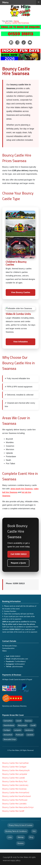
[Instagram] (17, 42)
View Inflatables (20, 342)
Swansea (28, 721)
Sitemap (21, 837)
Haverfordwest (9, 725)
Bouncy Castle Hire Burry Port (14, 781)
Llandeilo (30, 735)
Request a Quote (18, 563)
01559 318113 (15, 656)
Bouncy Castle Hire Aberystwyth (16, 770)
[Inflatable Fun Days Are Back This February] (20, 54)
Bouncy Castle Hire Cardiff (13, 811)
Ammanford (8, 735)
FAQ (34, 831)
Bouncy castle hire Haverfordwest (16, 796)
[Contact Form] (20, 27)
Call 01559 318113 (18, 554)
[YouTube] (30, 42)
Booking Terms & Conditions (16, 831)
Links (10, 837)
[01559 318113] (20, 33)
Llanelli (18, 721)
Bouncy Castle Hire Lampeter (14, 774)
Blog (31, 837)
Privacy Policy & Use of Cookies (20, 825)
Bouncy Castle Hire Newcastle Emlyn (18, 807)
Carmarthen (8, 721)
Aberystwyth (22, 725)
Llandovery (29, 730)
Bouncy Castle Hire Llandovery (15, 785)
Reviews (21, 843)
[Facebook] (11, 42)
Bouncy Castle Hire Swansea (14, 789)
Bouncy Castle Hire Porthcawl (14, 800)
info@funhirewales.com (19, 659)
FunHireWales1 (20, 661)
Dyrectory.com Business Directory (14, 706)
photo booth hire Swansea (22, 489)
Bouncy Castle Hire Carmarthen (15, 763)
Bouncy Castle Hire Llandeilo (14, 804)
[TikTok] (24, 42)
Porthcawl (19, 735)
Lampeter (17, 730)
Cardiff (33, 725)
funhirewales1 (20, 664)
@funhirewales (17, 666)
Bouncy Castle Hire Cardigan (14, 767)
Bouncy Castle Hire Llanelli (13, 778)
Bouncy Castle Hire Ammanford (15, 792)
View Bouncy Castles (20, 292)
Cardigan (7, 730)
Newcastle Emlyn (10, 739)
